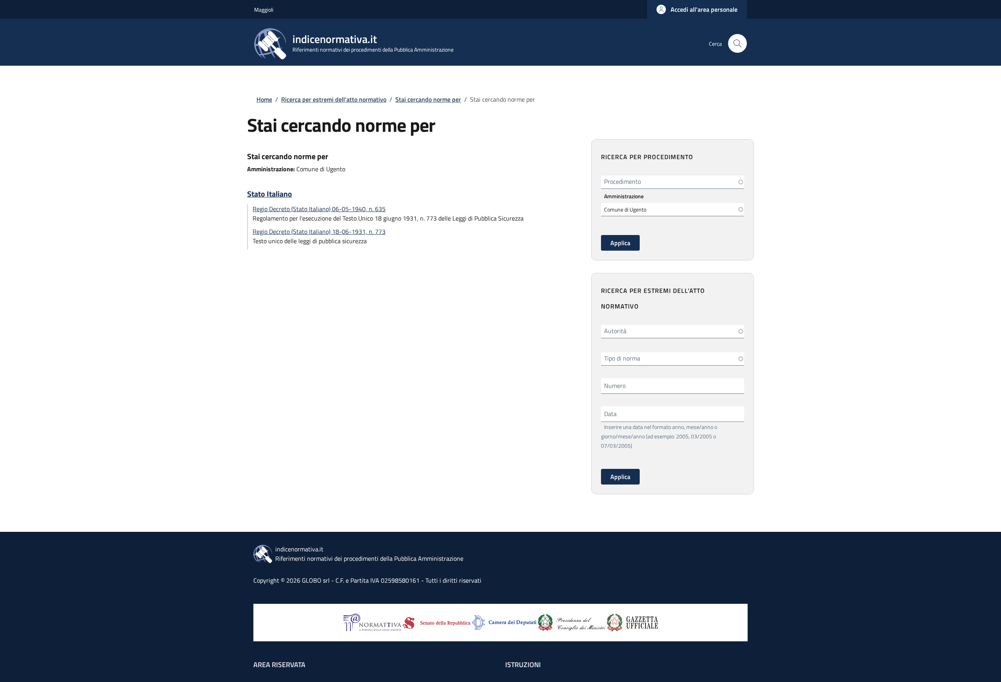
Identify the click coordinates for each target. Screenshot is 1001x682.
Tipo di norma (622, 358)
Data (610, 413)
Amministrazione (624, 196)
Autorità (615, 331)
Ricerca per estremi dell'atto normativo (333, 99)
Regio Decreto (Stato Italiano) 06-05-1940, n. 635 (319, 209)
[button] (697, 9)
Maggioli (263, 9)
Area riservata (279, 664)
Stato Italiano (269, 194)
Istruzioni (523, 664)
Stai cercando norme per (428, 99)
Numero (615, 385)
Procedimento (622, 181)
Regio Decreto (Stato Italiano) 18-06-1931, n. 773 (319, 231)
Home (264, 99)
